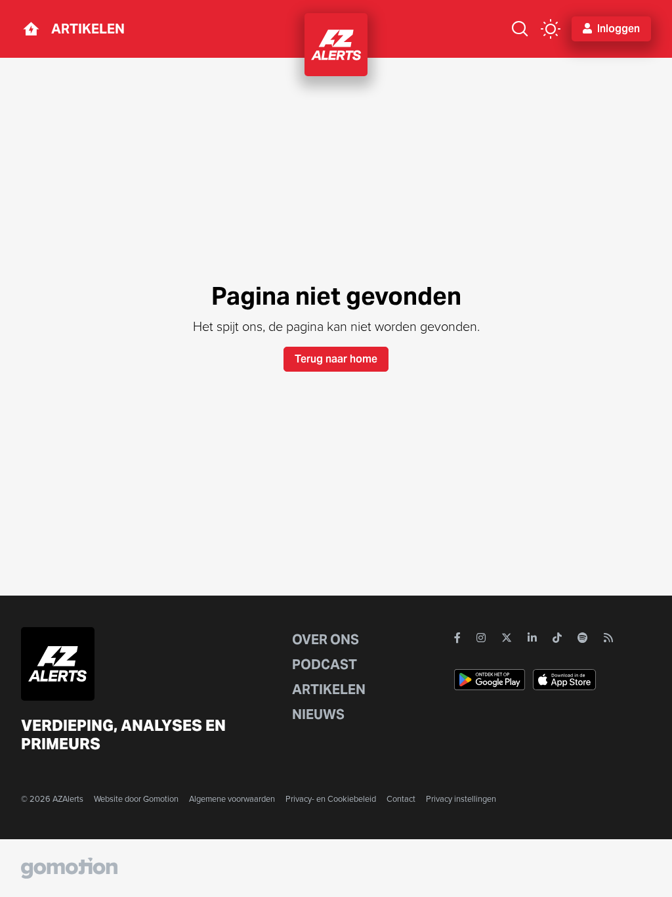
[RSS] (608, 637)
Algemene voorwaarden (232, 799)
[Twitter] (506, 637)
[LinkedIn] (532, 637)
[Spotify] (583, 637)
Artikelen (88, 28)
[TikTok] (557, 637)
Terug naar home (336, 359)
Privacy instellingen (461, 799)
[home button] (31, 29)
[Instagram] (481, 637)
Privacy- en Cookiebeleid (330, 799)
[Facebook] (457, 637)
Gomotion (160, 799)
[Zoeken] (520, 29)
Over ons (325, 639)
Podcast (324, 664)
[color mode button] (550, 29)
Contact (401, 799)
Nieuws (318, 714)
